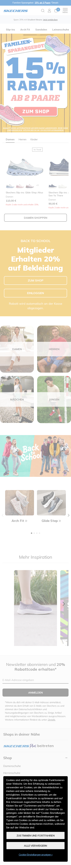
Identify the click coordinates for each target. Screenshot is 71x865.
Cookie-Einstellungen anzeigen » (36, 854)
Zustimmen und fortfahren (35, 835)
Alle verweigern (35, 845)
